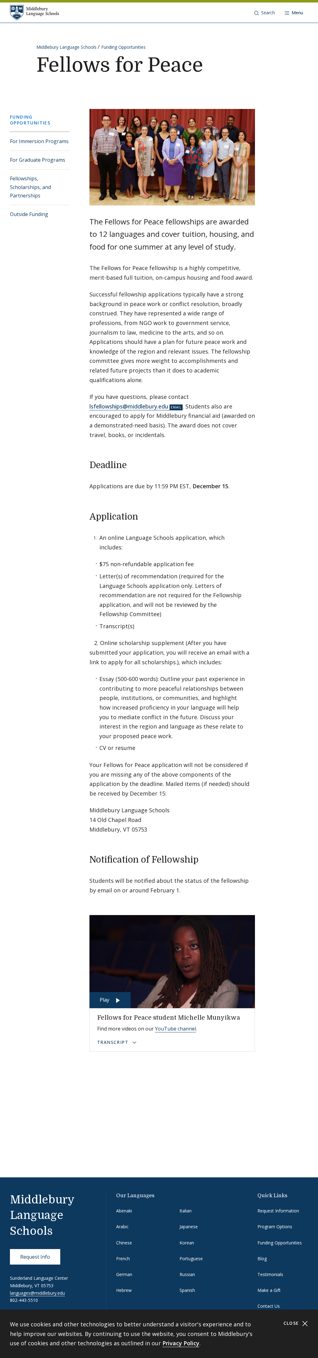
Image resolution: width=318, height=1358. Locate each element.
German (124, 1274)
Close (292, 1323)
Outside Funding (29, 214)
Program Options (274, 1226)
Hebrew (124, 1290)
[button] (264, 12)
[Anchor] (132, 464)
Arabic (122, 1226)
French (123, 1258)
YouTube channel (175, 1028)
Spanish (187, 1290)
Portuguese (191, 1258)
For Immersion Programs (39, 141)
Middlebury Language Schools (66, 47)
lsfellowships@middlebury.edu (128, 406)
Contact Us (268, 1306)
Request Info (35, 1256)
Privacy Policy (180, 1343)
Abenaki (124, 1211)
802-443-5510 (24, 1300)
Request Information (278, 1211)
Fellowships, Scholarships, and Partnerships (30, 187)
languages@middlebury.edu (37, 1293)
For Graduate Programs (37, 159)
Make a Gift (269, 1290)
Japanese (188, 1226)
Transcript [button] (113, 1042)
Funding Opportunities (123, 47)
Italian (185, 1211)
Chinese (124, 1243)
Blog (262, 1258)
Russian (187, 1274)
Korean (186, 1243)
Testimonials (270, 1274)
